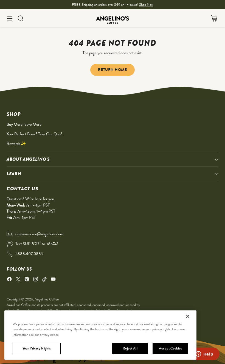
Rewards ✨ (16, 144)
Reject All (130, 348)
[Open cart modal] (214, 18)
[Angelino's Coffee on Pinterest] (27, 280)
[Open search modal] (20, 18)
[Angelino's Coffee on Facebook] (9, 280)
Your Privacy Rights (36, 348)
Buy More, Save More (24, 124)
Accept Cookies (170, 348)
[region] (100, 335)
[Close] (188, 316)
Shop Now (146, 4)
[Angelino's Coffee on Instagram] (35, 280)
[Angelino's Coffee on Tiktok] (44, 280)
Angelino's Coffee (47, 299)
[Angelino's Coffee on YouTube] (53, 280)
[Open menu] (9, 18)
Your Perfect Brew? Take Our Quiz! (34, 134)
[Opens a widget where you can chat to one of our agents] (204, 354)
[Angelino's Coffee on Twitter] (18, 280)
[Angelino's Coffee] (112, 18)
